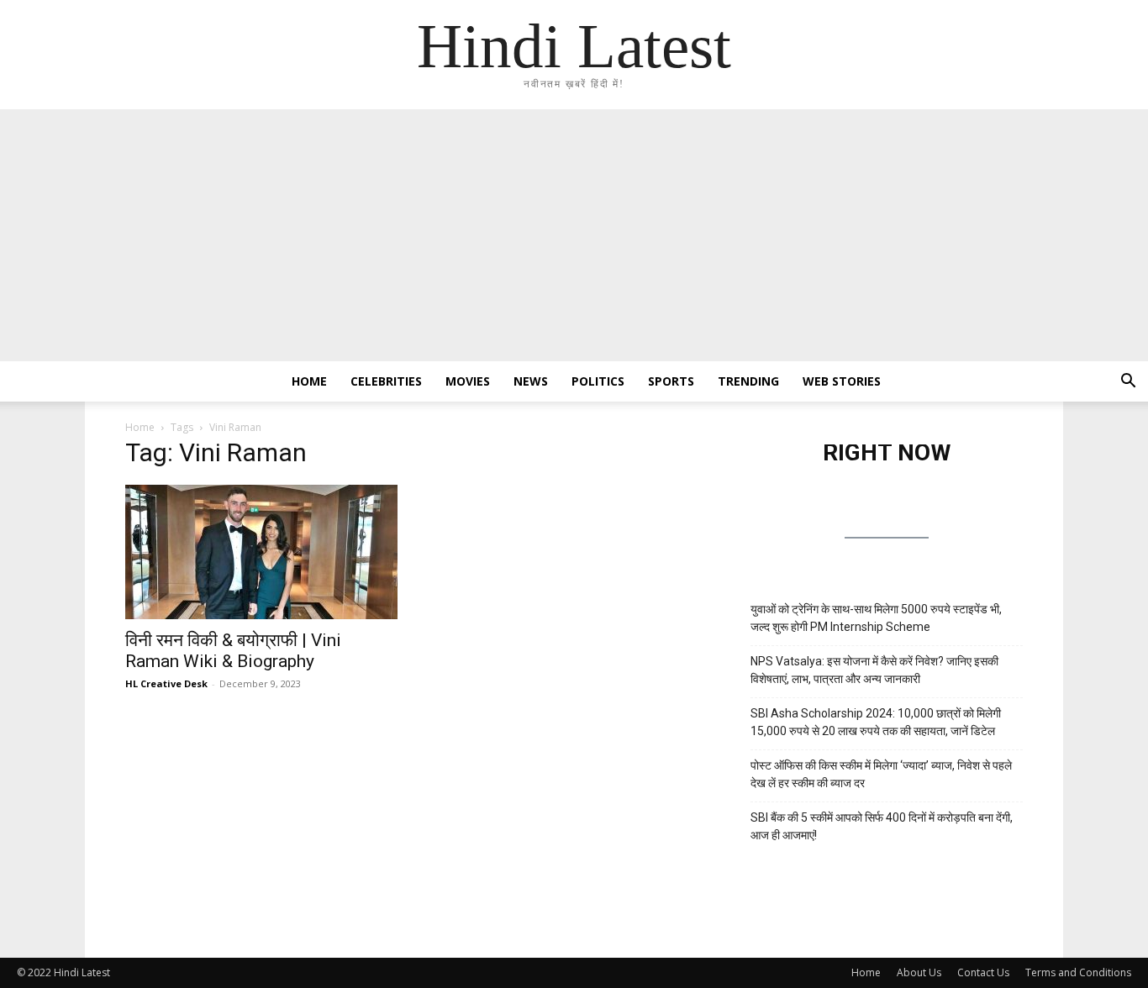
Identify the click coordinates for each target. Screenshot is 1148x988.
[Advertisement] (574, 235)
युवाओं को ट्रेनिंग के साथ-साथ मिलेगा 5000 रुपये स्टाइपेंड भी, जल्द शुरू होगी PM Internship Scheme (876, 617)
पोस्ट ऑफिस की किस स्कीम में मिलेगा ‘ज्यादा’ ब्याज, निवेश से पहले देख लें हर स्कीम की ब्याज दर (881, 774)
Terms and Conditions (1078, 972)
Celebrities (386, 381)
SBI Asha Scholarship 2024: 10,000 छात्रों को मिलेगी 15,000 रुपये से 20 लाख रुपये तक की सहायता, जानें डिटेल (875, 722)
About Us (919, 972)
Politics (597, 381)
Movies (467, 381)
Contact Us (983, 972)
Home (309, 381)
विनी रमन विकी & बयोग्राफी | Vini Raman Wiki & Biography (233, 650)
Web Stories (842, 381)
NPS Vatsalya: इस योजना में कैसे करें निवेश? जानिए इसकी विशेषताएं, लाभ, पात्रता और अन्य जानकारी (874, 670)
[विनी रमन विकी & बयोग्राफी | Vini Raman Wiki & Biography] (261, 552)
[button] (1128, 383)
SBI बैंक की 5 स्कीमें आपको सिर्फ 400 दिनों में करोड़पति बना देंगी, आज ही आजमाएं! (881, 826)
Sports (671, 381)
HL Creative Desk (166, 683)
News (530, 381)
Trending (748, 381)
